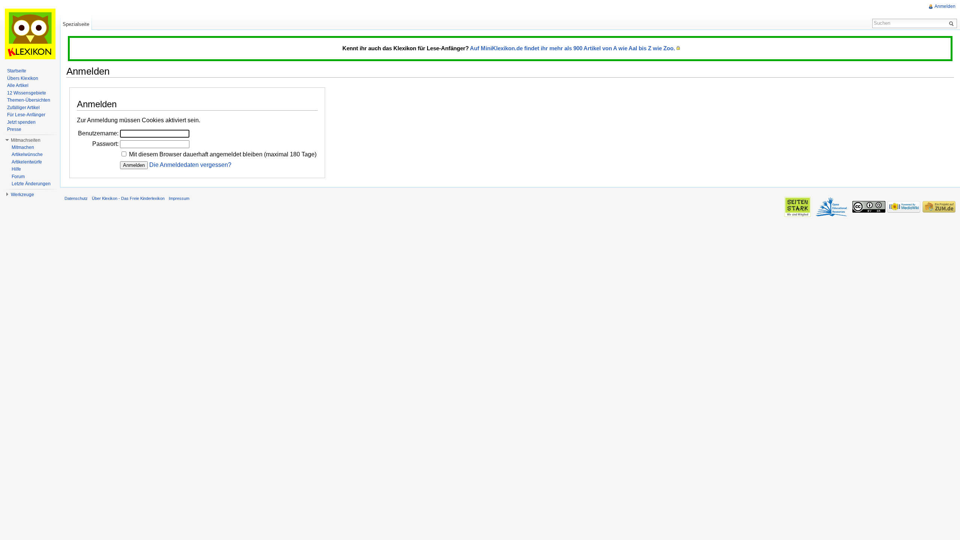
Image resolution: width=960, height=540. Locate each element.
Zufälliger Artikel (23, 107)
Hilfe (16, 169)
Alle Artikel (17, 85)
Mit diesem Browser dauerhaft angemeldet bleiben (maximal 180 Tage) (222, 154)
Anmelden (945, 6)
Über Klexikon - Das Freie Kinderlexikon (128, 198)
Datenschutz (76, 198)
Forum (18, 176)
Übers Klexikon (22, 78)
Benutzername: (98, 133)
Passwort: (105, 144)
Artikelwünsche (27, 154)
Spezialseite (76, 24)
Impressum (179, 198)
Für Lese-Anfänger (26, 114)
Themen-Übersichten (28, 100)
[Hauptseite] (30, 34)
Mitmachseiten (25, 140)
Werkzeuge (22, 194)
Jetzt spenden (21, 122)
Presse (14, 129)
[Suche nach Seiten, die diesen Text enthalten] (952, 23)
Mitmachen (23, 147)
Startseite (16, 71)
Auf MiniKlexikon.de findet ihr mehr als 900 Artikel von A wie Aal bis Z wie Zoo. (572, 48)
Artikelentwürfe (27, 162)
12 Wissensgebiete (26, 93)
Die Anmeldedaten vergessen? (190, 165)
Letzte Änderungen (31, 183)
